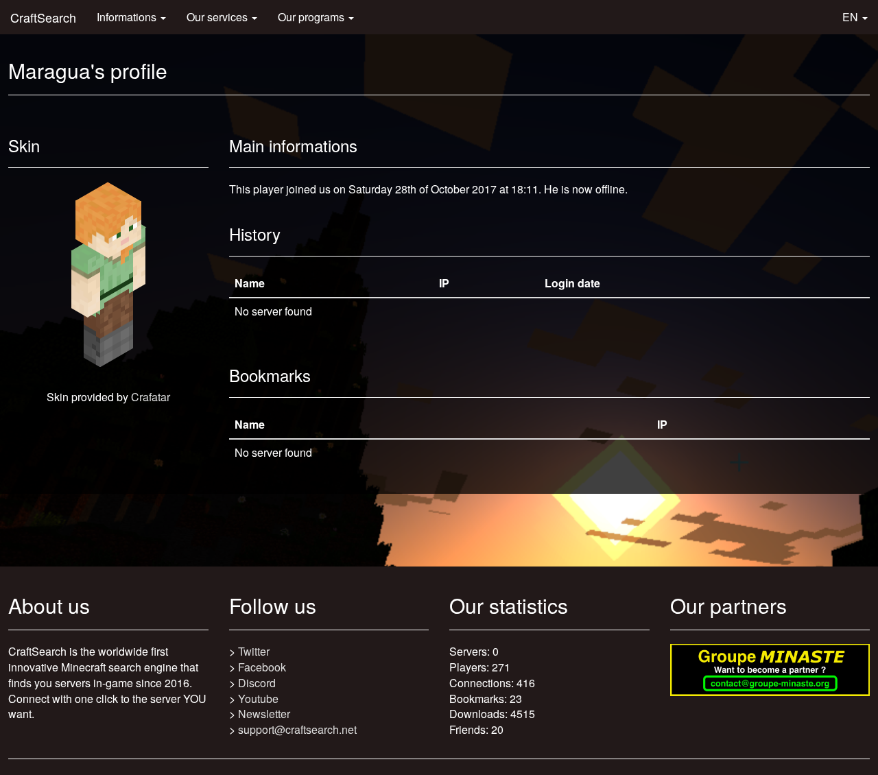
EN (851, 17)
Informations (128, 17)
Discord (257, 683)
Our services (218, 17)
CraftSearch (43, 17)
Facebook (262, 667)
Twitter (254, 651)
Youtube (258, 698)
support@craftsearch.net (297, 729)
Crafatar (150, 397)
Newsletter (264, 714)
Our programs (312, 17)
